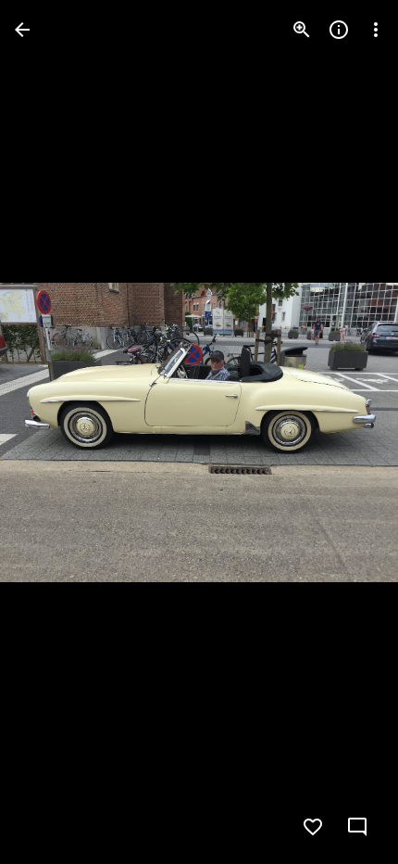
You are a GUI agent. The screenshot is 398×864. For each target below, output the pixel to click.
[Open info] (338, 29)
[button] (52, 432)
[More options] (375, 29)
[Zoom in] (301, 29)
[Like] (313, 827)
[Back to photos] (22, 29)
